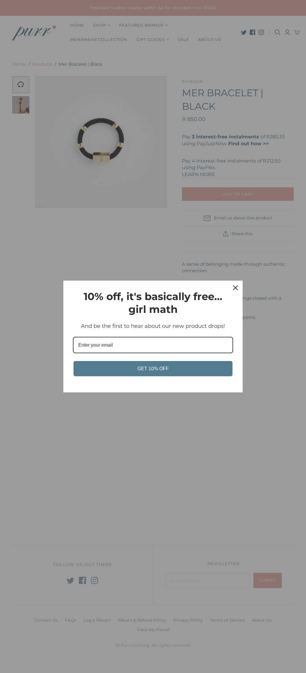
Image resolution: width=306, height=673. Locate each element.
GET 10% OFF (153, 368)
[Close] (235, 288)
